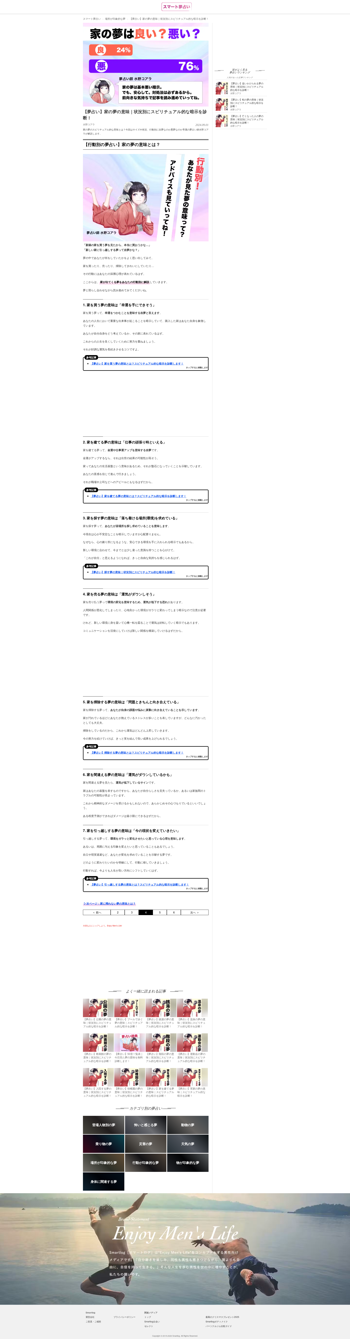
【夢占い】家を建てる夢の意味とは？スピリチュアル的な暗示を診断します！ (138, 496)
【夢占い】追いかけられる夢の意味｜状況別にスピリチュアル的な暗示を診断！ (246, 87)
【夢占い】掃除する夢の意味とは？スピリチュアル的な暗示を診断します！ (137, 753)
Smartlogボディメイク (217, 1321)
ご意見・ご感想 (93, 1321)
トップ (147, 1316)
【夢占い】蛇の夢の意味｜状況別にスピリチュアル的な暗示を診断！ (246, 103)
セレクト (148, 1326)
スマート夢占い (92, 18)
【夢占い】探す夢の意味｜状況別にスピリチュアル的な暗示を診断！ (133, 572)
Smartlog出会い (152, 1321)
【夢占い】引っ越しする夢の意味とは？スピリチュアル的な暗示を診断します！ (140, 884)
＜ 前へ (96, 912)
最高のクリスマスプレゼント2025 (222, 1316)
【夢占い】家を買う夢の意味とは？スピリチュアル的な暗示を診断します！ (137, 363)
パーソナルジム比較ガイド (219, 1326)
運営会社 (90, 1316)
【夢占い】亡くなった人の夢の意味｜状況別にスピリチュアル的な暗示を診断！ (246, 119)
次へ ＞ (194, 912)
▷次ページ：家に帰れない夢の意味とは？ (110, 903)
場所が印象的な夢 (115, 18)
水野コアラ (89, 124)
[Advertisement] (113, 954)
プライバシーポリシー (124, 1316)
